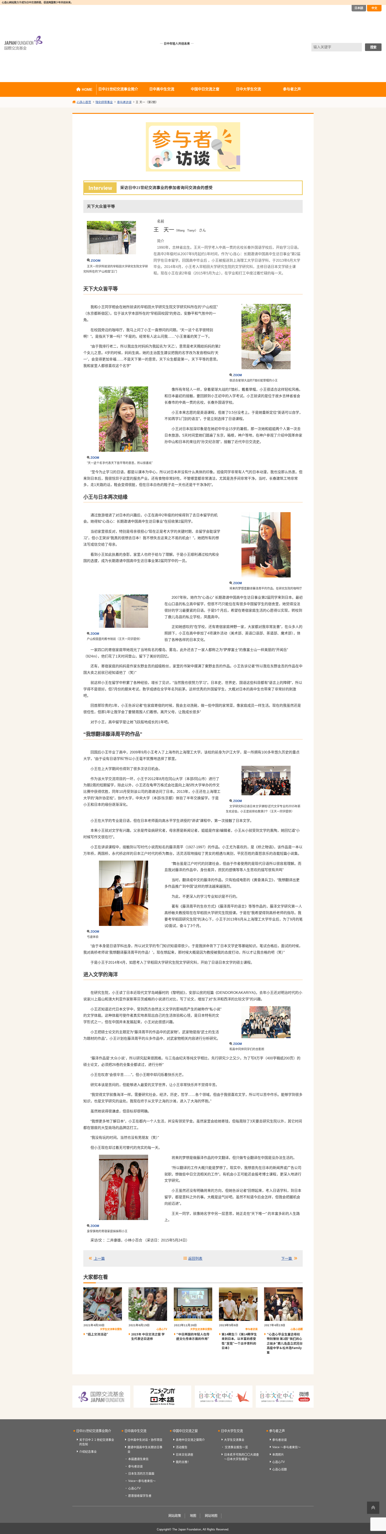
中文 (374, 8)
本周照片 (278, 1454)
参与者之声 (292, 89)
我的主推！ (183, 1462)
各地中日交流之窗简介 (190, 1439)
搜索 (373, 47)
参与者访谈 (135, 1466)
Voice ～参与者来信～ (286, 1447)
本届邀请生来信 (138, 1459)
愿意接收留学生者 (139, 1495)
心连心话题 (279, 1469)
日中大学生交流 (248, 89)
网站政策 (174, 1515)
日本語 (359, 8)
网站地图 (211, 1515)
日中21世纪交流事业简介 (118, 89)
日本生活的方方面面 (141, 1473)
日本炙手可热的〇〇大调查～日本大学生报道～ (241, 1456)
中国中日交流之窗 (205, 89)
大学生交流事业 (234, 1439)
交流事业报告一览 (236, 1447)
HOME (87, 89)
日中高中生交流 (161, 89)
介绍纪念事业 (88, 1451)
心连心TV (134, 1488)
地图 (193, 1515)
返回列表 (195, 1258)
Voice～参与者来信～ (142, 1481)
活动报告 (181, 1447)
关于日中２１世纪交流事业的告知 (96, 1442)
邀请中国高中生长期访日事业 (145, 1449)
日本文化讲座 (184, 1454)
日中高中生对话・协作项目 (145, 1439)
